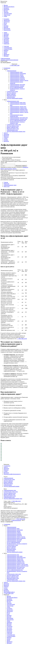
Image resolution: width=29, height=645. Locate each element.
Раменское (9, 632)
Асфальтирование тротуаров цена (19, 117)
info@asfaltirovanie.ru (9, 592)
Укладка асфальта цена (13, 126)
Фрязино (9, 637)
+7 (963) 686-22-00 (14, 65)
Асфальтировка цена (12, 130)
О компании (7, 465)
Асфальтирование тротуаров (17, 84)
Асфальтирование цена (13, 101)
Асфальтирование (11, 70)
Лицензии (6, 468)
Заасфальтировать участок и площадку (17, 543)
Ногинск (9, 625)
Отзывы (6, 589)
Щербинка (9, 641)
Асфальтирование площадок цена (19, 110)
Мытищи (9, 623)
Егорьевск (9, 608)
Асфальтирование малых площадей (16, 538)
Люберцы (9, 622)
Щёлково (9, 643)
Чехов (8, 640)
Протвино (9, 629)
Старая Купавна (11, 636)
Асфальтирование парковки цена (18, 109)
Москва (9, 596)
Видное (9, 601)
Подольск (9, 628)
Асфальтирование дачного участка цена (17, 564)
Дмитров (9, 603)
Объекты (6, 470)
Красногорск (10, 619)
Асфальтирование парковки (17, 77)
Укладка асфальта (11, 92)
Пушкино (9, 630)
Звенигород (10, 610)
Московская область (12, 597)
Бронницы (9, 600)
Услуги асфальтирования (16, 87)
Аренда (6, 467)
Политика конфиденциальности (12, 474)
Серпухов (9, 633)
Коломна (9, 615)
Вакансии (6, 585)
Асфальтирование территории (18, 73)
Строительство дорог (12, 91)
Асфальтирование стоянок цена (18, 108)
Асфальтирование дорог (16, 72)
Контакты (6, 472)
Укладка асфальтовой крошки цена (16, 131)
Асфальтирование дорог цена (17, 102)
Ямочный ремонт (11, 95)
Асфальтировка (11, 97)
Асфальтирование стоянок (17, 76)
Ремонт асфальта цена (12, 127)
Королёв (9, 616)
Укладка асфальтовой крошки (14, 98)
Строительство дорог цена (14, 124)
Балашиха (9, 599)
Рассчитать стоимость (21, 165)
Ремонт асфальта (11, 94)
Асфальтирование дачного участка (19, 80)
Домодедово (10, 605)
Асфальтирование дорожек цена (18, 119)
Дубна (8, 607)
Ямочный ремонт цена (13, 128)
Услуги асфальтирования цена (18, 120)
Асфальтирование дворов (16, 75)
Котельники (10, 618)
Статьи (5, 471)
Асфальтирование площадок (17, 79)
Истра (8, 612)
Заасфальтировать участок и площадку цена (17, 122)
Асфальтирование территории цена (16, 557)
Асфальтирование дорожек (17, 86)
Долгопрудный (11, 604)
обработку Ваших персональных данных (14, 168)
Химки (9, 639)
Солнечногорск (11, 634)
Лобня (8, 621)
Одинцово (9, 626)
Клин (8, 614)
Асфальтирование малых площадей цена (16, 115)
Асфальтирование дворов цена (18, 106)
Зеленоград (10, 611)
